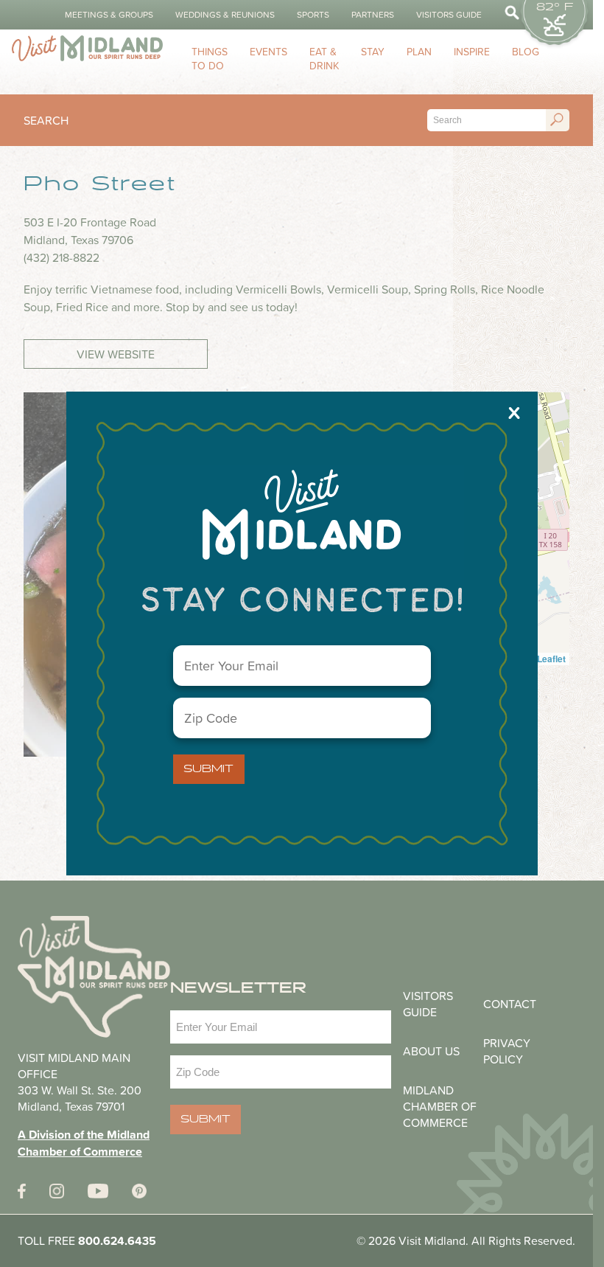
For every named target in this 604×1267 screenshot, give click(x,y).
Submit (208, 769)
